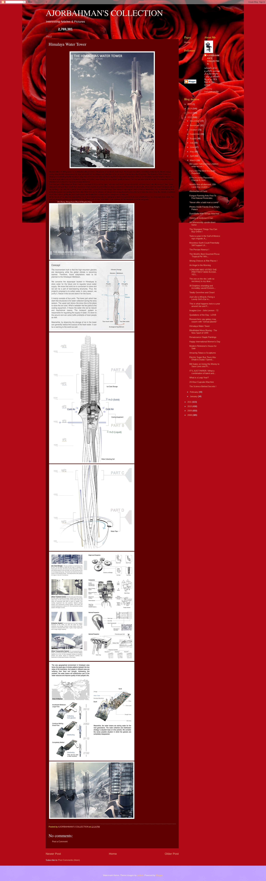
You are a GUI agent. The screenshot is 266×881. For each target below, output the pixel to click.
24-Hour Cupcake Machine (201, 382)
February (194, 392)
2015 (189, 104)
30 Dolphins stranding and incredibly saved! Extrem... (202, 287)
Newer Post (53, 853)
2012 (189, 117)
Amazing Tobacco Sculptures (202, 353)
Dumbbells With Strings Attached (204, 214)
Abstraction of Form (198, 191)
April (192, 156)
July (192, 143)
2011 (189, 402)
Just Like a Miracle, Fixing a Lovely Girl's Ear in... (202, 298)
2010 (189, 406)
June (192, 147)
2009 (189, 411)
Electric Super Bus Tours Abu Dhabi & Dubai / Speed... (202, 358)
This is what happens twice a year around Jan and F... (204, 305)
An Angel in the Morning (200, 265)
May (192, 152)
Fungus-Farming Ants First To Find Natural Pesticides (202, 197)
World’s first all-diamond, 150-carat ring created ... (202, 185)
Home (113, 853)
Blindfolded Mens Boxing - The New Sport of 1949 (203, 331)
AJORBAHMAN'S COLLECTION (104, 12)
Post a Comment (59, 841)
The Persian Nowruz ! (199, 250)
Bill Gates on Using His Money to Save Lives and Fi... (204, 365)
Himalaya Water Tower (199, 326)
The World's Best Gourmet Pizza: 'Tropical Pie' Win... (204, 255)
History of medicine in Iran (201, 218)
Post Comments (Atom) (69, 860)
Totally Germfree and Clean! (202, 292)
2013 (189, 113)
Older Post (172, 853)
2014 (189, 109)
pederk (140, 875)
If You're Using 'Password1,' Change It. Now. (202, 179)
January (194, 396)
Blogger (159, 875)
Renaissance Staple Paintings (202, 337)
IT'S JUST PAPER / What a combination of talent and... (202, 372)
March (193, 160)
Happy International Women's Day (204, 342)
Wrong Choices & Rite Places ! (203, 261)
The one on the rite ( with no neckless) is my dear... (201, 280)
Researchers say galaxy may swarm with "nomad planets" (203, 320)
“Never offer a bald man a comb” (204, 202)
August (193, 138)
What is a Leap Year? (199, 378)
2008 (189, 415)
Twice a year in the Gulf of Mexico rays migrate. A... (204, 237)
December (195, 121)
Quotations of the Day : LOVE (202, 315)
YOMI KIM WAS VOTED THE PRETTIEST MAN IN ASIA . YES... (203, 272)
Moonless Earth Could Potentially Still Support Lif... (204, 244)
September (195, 134)
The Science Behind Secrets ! (202, 386)
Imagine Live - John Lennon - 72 (203, 310)
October (194, 130)
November (195, 125)
